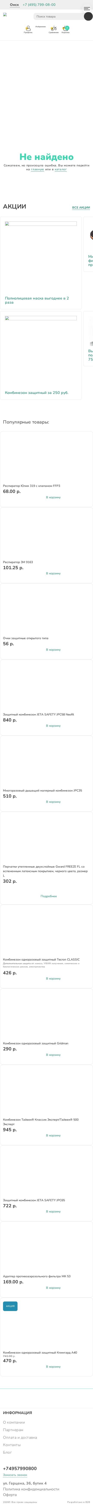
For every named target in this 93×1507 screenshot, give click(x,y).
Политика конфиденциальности (31, 1489)
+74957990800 (20, 1469)
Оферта (10, 1494)
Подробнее (49, 896)
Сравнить (84, 443)
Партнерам (13, 1429)
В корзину (53, 497)
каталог (61, 169)
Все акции (81, 208)
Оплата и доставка (20, 1437)
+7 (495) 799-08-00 (39, 4)
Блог (7, 1452)
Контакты (12, 1444)
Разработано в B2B (78, 1502)
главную (37, 169)
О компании (14, 1422)
